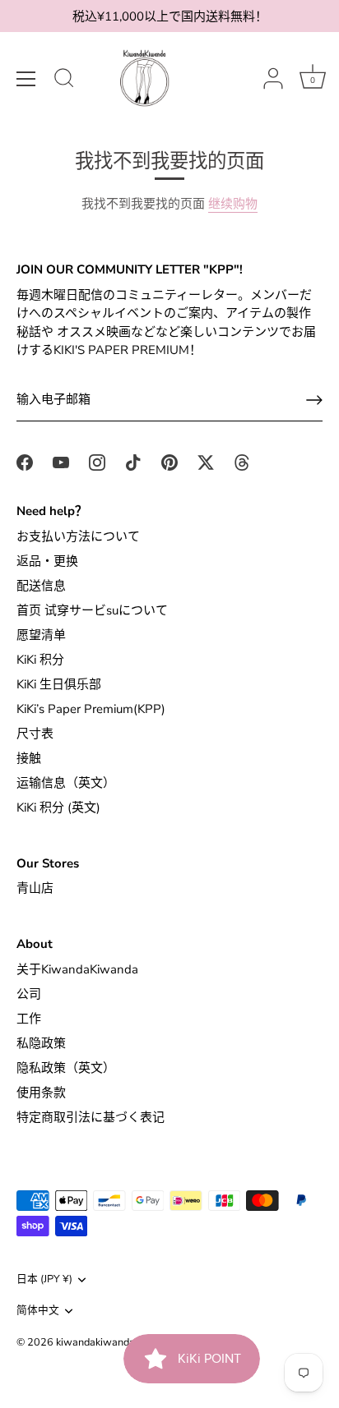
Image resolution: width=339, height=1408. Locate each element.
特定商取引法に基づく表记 (90, 1117)
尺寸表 (34, 733)
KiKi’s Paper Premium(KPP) (90, 709)
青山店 (34, 888)
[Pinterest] (169, 461)
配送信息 (41, 585)
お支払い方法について (78, 536)
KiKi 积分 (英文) (58, 807)
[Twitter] (205, 461)
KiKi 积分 (40, 659)
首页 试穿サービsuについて (92, 610)
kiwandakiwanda (95, 1342)
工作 (28, 1018)
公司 (28, 994)
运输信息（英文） (65, 783)
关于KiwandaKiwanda (77, 969)
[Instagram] (97, 461)
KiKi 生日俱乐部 (58, 684)
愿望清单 (41, 635)
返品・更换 (47, 561)
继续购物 (233, 204)
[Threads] (242, 461)
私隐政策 (41, 1043)
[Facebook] (24, 461)
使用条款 (41, 1092)
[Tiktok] (133, 461)
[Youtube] (61, 461)
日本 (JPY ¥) (44, 1279)
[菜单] (26, 79)
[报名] (314, 400)
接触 (28, 758)
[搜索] (64, 80)
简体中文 (37, 1311)
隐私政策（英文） (65, 1068)
